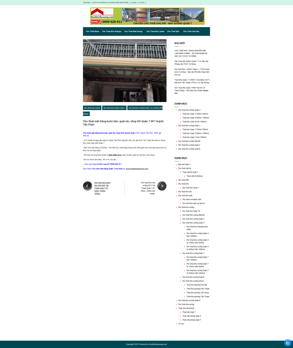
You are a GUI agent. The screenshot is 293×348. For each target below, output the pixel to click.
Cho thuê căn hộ (190, 31)
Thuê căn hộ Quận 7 (190, 172)
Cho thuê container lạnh (191, 199)
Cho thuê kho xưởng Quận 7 (114, 108)
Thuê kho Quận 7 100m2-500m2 (195, 129)
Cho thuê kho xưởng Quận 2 (189, 145)
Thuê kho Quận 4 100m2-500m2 (195, 114)
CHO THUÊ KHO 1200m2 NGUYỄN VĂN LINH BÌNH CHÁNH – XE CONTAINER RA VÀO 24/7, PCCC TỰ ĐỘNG (191, 53)
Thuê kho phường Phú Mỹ (196, 285)
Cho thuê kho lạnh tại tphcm (193, 203)
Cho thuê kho (92, 31)
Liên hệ (134, 2)
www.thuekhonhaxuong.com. (137, 169)
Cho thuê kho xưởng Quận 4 (189, 110)
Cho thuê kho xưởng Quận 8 (189, 149)
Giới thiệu (86, 2)
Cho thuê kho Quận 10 (191, 211)
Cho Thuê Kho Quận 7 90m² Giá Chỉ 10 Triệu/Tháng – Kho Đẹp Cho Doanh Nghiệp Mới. (191, 90)
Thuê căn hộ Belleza (194, 176)
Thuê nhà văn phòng (186, 308)
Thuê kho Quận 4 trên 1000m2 (194, 122)
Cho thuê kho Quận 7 (190, 188)
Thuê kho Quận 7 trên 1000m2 (194, 137)
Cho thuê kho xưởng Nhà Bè (189, 141)
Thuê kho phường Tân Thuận (197, 296)
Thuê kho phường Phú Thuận (197, 289)
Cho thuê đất (173, 31)
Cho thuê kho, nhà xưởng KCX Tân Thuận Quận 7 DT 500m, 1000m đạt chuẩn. (148, 188)
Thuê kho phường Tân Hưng (197, 293)
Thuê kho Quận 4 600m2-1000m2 (195, 118)
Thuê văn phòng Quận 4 (191, 316)
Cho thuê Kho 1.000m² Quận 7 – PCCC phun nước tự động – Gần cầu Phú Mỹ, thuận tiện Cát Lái (192, 72)
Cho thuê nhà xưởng (133, 31)
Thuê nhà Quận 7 (189, 312)
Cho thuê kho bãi (184, 192)
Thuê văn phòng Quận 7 (191, 320)
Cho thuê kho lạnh (154, 31)
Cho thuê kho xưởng (111, 31)
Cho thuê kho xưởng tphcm (193, 281)
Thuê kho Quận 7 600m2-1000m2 (195, 133)
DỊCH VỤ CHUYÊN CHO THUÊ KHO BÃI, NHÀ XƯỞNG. (111, 2)
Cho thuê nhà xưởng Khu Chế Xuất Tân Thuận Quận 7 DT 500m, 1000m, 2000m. (102, 188)
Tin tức (141, 2)
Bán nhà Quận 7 (184, 164)
